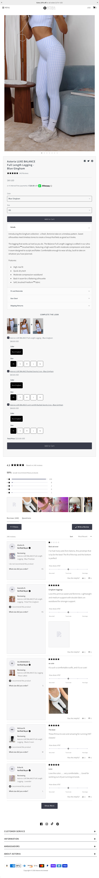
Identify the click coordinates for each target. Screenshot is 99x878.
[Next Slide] (90, 504)
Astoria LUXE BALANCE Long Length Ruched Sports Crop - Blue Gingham (36, 405)
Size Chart (14, 298)
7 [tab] (57, 153)
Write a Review (84, 528)
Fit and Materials (16, 291)
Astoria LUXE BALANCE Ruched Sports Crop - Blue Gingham (31, 371)
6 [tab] (54, 153)
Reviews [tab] (13, 519)
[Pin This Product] (92, 161)
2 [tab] (44, 153)
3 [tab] (47, 153)
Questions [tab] (26, 519)
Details (12, 227)
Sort (71, 536)
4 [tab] (49, 153)
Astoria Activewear (42, 870)
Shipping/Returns (16, 306)
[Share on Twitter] (88, 161)
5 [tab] (52, 153)
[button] (17, 173)
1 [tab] (41, 153)
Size (8, 205)
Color (9, 193)
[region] (49, 504)
